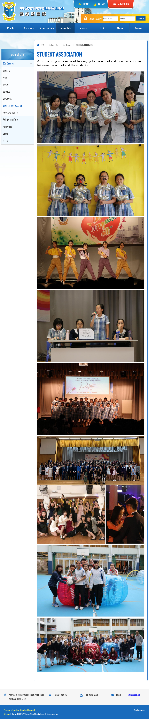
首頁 (42, 45)
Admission (123, 4)
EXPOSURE (7, 98)
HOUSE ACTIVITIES (10, 112)
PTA (102, 28)
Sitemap (7, 714)
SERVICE (6, 91)
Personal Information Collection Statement (19, 710)
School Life (65, 28)
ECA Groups (67, 45)
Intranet (84, 28)
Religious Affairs (10, 119)
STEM (5, 141)
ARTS (5, 77)
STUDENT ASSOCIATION (12, 105)
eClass (101, 4)
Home (86, 4)
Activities (7, 126)
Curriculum (28, 28)
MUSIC (5, 84)
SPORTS (6, 70)
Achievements (47, 28)
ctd (144, 710)
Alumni (120, 28)
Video (5, 134)
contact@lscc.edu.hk (130, 694)
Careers (138, 28)
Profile (10, 28)
